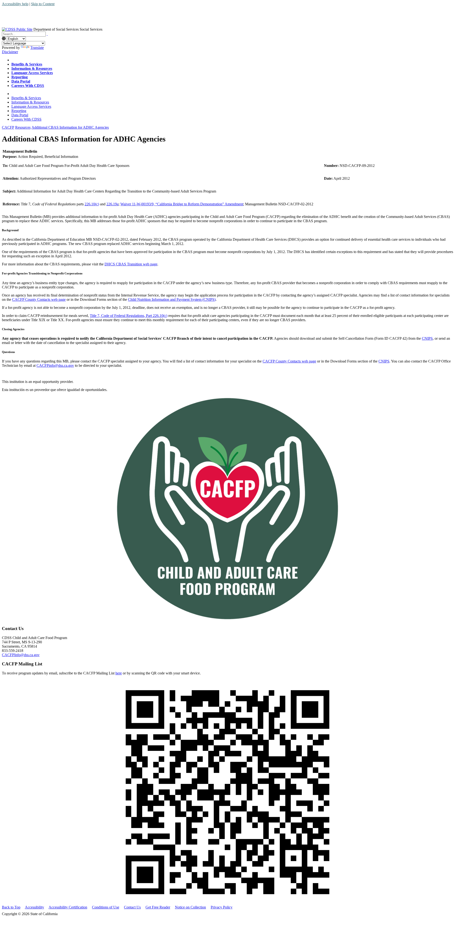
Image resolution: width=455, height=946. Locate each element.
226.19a (112, 204)
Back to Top (11, 907)
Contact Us (132, 907)
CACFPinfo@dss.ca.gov (55, 365)
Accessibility (34, 907)
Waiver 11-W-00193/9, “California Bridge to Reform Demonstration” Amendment (181, 204)
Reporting (18, 111)
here (118, 673)
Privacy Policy (221, 907)
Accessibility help (15, 4)
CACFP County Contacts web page (39, 299)
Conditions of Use (105, 907)
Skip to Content (43, 4)
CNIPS (427, 338)
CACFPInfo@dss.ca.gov (21, 655)
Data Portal (19, 115)
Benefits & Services (26, 98)
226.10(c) (92, 204)
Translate (37, 48)
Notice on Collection (190, 907)
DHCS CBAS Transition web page (131, 264)
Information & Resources (30, 102)
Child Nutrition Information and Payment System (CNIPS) (172, 299)
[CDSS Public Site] (17, 29)
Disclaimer (10, 52)
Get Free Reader (158, 907)
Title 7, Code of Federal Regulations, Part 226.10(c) (128, 316)
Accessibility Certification (68, 907)
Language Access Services (31, 106)
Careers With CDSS (26, 119)
